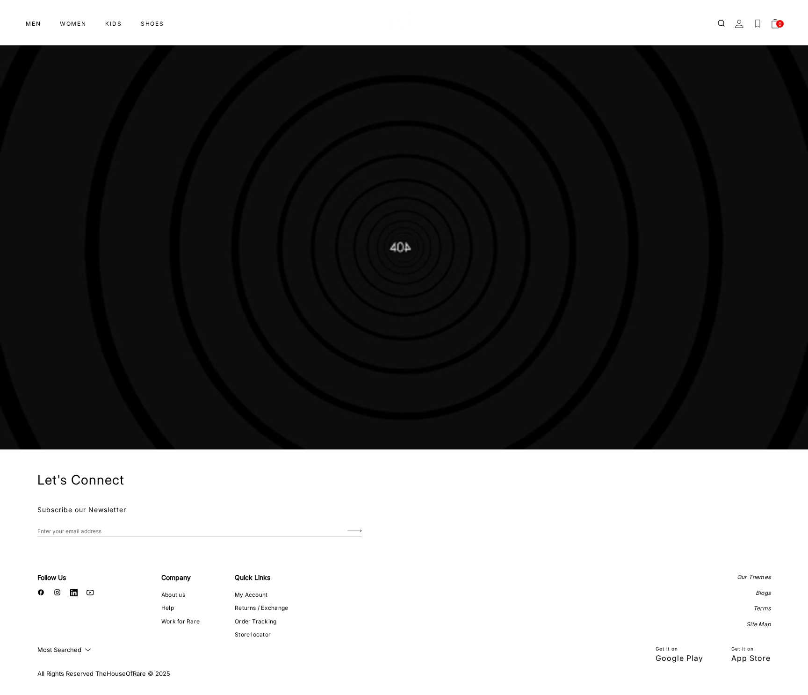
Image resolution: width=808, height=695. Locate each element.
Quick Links (252, 577)
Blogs (763, 592)
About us (173, 594)
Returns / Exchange (261, 607)
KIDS (113, 23)
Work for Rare (180, 621)
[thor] (404, 20)
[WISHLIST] (757, 24)
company (176, 577)
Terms (762, 608)
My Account (251, 594)
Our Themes (754, 576)
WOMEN (73, 23)
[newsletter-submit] (354, 531)
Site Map (758, 624)
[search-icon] (721, 24)
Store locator (253, 634)
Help (167, 607)
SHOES (152, 23)
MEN (33, 23)
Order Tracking (255, 621)
